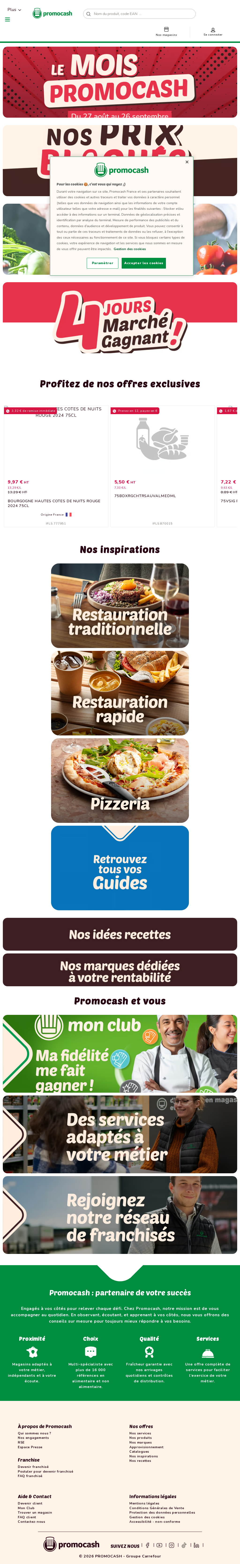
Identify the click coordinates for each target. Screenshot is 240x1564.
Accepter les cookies (143, 263)
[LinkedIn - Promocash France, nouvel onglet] (196, 1545)
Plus (12, 9)
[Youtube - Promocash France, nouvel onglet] (159, 1545)
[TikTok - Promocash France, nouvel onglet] (184, 1545)
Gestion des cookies (130, 249)
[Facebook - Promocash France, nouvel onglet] (147, 1545)
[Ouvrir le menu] (7, 19)
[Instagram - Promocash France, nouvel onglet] (171, 1545)
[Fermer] (187, 162)
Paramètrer (102, 263)
